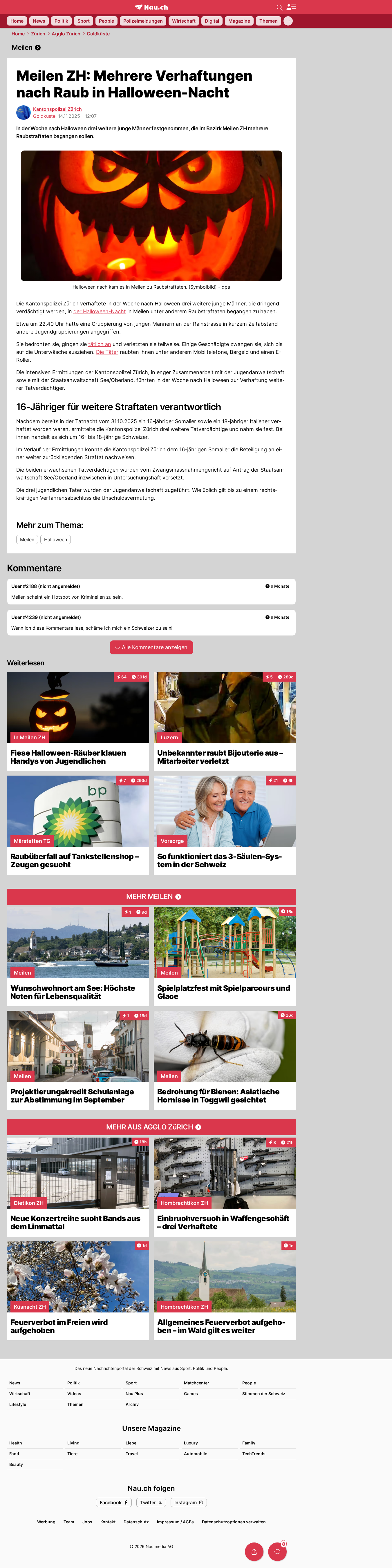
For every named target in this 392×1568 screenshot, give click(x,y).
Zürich (38, 34)
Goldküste (98, 34)
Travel (132, 1453)
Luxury (191, 1442)
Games (191, 1393)
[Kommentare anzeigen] (277, 1551)
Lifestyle (17, 1404)
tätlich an (99, 344)
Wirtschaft (19, 1393)
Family (248, 1442)
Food (14, 1453)
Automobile (195, 1453)
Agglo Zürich (66, 34)
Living (73, 1442)
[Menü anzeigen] (291, 7)
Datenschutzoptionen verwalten (234, 1521)
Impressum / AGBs (175, 1521)
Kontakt (107, 1521)
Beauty (16, 1464)
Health (15, 1442)
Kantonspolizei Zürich (57, 109)
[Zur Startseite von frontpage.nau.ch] (151, 7)
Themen (75, 1404)
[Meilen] (151, 47)
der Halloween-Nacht (99, 311)
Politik (73, 1382)
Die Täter (107, 352)
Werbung (46, 1521)
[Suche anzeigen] (280, 6)
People (249, 1382)
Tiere (72, 1453)
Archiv (132, 1404)
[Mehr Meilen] (151, 897)
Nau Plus (134, 1393)
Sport (131, 1382)
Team (69, 1521)
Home (18, 34)
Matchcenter (196, 1382)
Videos (74, 1393)
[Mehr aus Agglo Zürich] (151, 1127)
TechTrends (253, 1453)
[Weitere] (288, 21)
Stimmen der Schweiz (263, 1393)
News (14, 1382)
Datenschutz (136, 1521)
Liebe (131, 1442)
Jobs (87, 1521)
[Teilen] (254, 1551)
